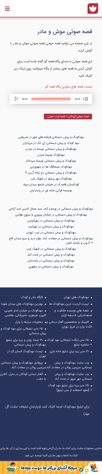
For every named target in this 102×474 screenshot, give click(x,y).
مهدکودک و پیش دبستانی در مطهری (51, 266)
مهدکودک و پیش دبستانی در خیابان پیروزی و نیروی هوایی (51, 214)
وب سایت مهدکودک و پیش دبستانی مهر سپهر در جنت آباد (73, 376)
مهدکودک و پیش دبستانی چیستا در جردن (51, 149)
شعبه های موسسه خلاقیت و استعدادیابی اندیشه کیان (73, 313)
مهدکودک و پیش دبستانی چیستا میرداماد (51, 160)
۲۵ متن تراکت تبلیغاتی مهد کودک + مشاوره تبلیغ (69, 342)
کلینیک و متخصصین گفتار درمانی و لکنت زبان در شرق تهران (69, 324)
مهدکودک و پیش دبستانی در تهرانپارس (51, 220)
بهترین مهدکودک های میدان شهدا (22, 304)
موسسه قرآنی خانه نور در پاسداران (51, 190)
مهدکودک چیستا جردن (51, 154)
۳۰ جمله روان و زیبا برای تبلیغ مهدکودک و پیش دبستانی (26, 342)
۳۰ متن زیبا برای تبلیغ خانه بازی (69, 351)
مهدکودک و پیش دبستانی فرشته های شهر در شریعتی (51, 137)
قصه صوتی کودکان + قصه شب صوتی (68, 116)
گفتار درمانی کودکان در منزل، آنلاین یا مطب (23, 376)
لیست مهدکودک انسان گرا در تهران (26, 353)
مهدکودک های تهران (76, 297)
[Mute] (85, 98)
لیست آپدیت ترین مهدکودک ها (69, 304)
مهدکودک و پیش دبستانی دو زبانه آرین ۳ (51, 172)
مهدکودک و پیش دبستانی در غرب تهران (51, 232)
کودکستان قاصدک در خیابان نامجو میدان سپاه (51, 184)
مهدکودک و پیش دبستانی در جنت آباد (51, 254)
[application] (51, 99)
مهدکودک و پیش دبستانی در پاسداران (51, 260)
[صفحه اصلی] (93, 8)
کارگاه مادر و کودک (32, 297)
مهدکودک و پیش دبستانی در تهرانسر (51, 226)
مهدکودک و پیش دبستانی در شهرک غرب (51, 248)
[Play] (16, 98)
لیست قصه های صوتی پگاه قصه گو (68, 86)
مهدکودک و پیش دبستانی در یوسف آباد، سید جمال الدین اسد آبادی (51, 208)
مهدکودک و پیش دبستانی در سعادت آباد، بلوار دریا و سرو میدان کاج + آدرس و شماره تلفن (51, 240)
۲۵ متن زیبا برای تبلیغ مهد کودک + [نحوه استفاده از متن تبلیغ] (70, 387)
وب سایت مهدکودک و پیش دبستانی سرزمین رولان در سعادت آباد (69, 365)
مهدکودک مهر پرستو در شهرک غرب (51, 178)
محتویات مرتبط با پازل (29, 322)
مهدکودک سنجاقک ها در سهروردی (51, 166)
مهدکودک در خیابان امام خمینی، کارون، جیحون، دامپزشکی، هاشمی (25, 313)
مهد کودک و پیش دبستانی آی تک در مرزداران (51, 143)
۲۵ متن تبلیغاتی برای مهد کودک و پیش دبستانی (23, 331)
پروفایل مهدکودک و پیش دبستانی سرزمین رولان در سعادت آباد (23, 365)
